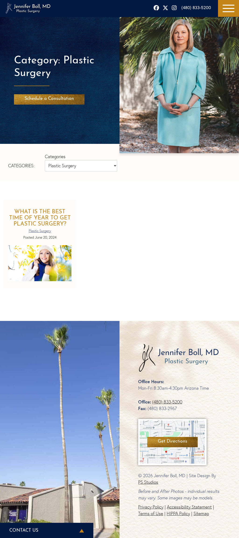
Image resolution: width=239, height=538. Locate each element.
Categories (55, 156)
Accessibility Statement (189, 507)
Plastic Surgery (40, 231)
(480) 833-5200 (196, 7)
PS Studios (148, 482)
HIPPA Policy (178, 513)
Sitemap (201, 513)
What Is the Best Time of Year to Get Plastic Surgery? (40, 218)
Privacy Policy (150, 507)
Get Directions (172, 441)
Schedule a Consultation (49, 98)
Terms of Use (150, 513)
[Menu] (228, 8)
